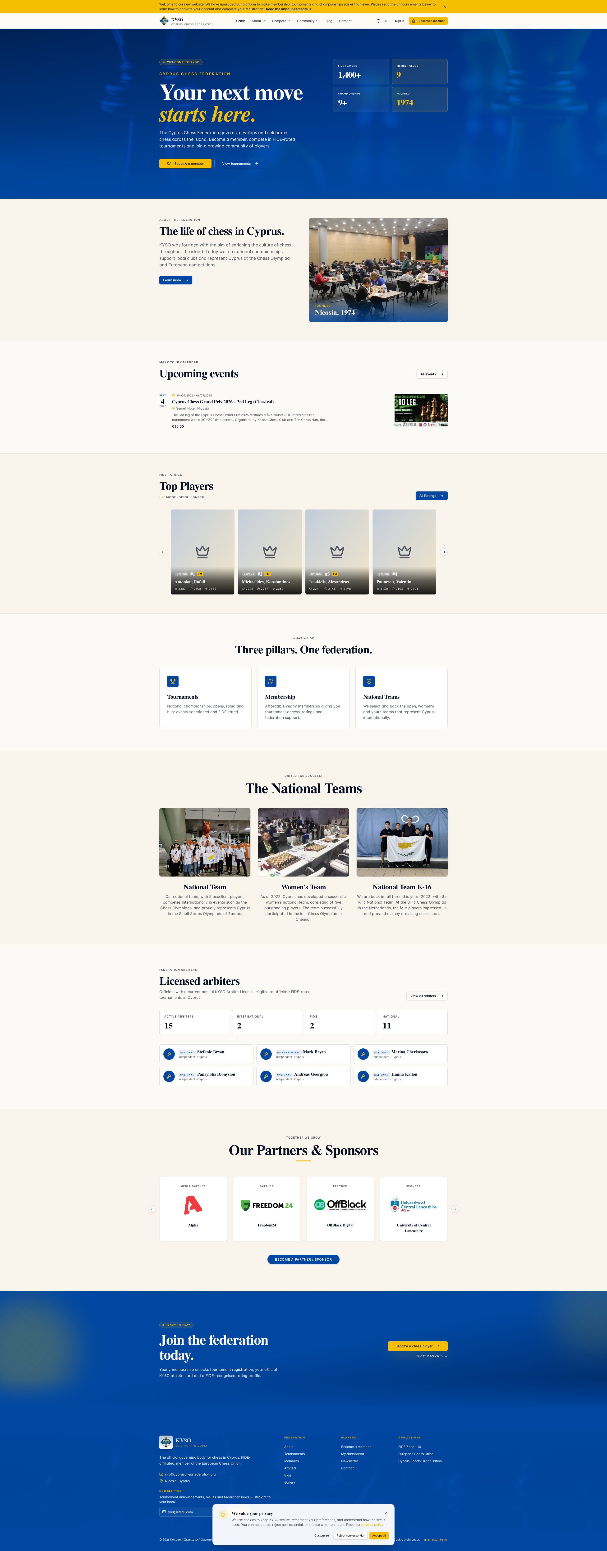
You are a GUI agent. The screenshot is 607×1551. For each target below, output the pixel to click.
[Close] (386, 1513)
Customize (321, 1535)
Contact (345, 21)
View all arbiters (423, 996)
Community (306, 21)
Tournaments (294, 1454)
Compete (279, 21)
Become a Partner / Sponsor (303, 1259)
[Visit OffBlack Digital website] (267, 1205)
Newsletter (349, 1461)
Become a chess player (413, 1346)
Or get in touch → (429, 1356)
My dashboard (352, 1454)
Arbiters (290, 1468)
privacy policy (372, 1525)
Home (240, 21)
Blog (329, 21)
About (256, 21)
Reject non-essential (350, 1535)
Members (291, 1461)
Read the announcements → (289, 9)
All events (428, 374)
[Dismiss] (445, 6)
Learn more (172, 280)
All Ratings (427, 496)
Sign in (399, 21)
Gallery (289, 1482)
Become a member (432, 21)
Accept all (379, 1535)
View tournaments (236, 163)
